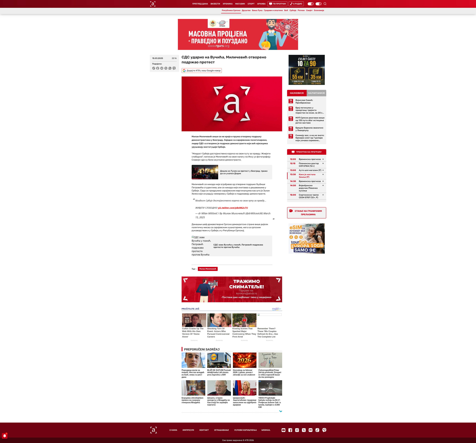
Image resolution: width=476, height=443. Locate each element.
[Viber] (324, 430)
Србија (293, 10)
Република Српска (231, 10)
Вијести (215, 4)
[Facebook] (290, 430)
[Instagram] (297, 430)
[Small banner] (307, 70)
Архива (261, 4)
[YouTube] (283, 430)
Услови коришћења (245, 430)
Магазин (240, 4)
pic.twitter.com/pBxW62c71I (233, 207)
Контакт (204, 430)
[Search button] (325, 3)
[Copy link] (153, 68)
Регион (301, 10)
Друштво (246, 10)
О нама (173, 430)
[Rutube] (310, 430)
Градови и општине (273, 10)
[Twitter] (304, 430)
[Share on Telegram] (161, 68)
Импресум (188, 430)
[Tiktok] (317, 430)
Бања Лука (257, 10)
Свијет (309, 10)
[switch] (311, 3)
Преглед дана (200, 4)
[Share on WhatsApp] (170, 68)
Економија (319, 10)
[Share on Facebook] (157, 68)
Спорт (251, 4)
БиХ (286, 10)
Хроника (228, 4)
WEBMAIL (265, 430)
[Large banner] (238, 34)
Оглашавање (221, 430)
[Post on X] (165, 68)
